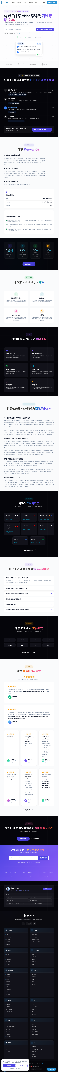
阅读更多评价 (28, 810)
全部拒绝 (21, 1065)
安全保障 (34, 1056)
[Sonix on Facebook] (23, 923)
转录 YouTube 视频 (36, 941)
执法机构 (8, 977)
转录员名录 (8, 1036)
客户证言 (8, 1051)
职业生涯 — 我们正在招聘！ (37, 1049)
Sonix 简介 (8, 1031)
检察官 (7, 979)
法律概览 (8, 974)
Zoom (33, 1004)
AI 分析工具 (34, 934)
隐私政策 (12, 1068)
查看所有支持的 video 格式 (28, 652)
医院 (33, 981)
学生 (33, 964)
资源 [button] (25, 2)
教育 (7, 956)
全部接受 (9, 1065)
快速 (34, 919)
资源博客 (8, 1034)
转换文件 (31, 2)
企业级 (7, 954)
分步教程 (34, 1029)
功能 (7, 934)
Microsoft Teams (35, 1006)
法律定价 (8, 994)
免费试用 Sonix (52, 2)
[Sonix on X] (27, 923)
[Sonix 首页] (5, 2)
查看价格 (18, 33)
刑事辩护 (8, 981)
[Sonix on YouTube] (34, 923)
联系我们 (34, 1054)
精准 (37, 919)
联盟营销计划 (9, 1011)
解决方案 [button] (19, 2)
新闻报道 (34, 1051)
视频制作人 (34, 961)
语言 (7, 1024)
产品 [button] (13, 2)
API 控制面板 (9, 1009)
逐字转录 (8, 941)
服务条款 (33, 1069)
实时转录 (8, 944)
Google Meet (34, 1009)
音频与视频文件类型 (10, 1026)
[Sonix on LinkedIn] (30, 923)
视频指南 (27, 890)
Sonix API (8, 1004)
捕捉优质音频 (35, 1034)
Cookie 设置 (39, 1069)
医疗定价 (34, 984)
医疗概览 (34, 974)
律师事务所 (8, 984)
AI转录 (27, 919)
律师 (7, 986)
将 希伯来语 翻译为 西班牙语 (44, 29)
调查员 (7, 991)
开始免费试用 (43, 858)
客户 (7, 1049)
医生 (33, 979)
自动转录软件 (9, 937)
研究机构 (8, 961)
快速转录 (8, 939)
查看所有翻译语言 (28, 550)
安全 (41, 919)
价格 (36, 2)
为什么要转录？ (35, 1031)
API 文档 (8, 1006)
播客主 (33, 959)
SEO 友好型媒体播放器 (36, 937)
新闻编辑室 (8, 959)
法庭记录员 (8, 989)
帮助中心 (18, 890)
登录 (44, 2)
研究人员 (34, 956)
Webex (33, 1011)
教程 (21, 890)
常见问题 (34, 1026)
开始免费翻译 (28, 264)
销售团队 (8, 964)
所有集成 (34, 1014)
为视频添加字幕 (35, 939)
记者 (33, 954)
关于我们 (34, 1046)
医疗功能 (34, 977)
